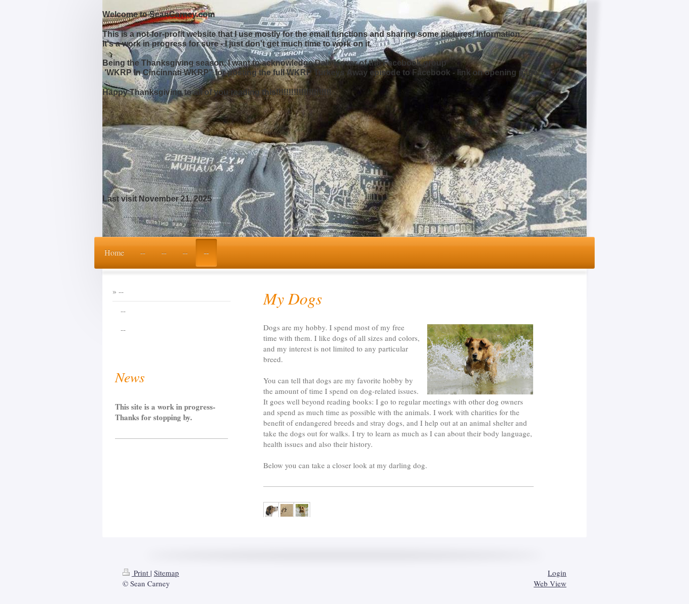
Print (141, 573)
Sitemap (166, 573)
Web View (550, 583)
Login (557, 573)
